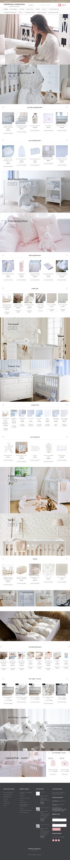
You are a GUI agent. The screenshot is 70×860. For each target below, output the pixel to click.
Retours (21, 800)
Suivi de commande (24, 812)
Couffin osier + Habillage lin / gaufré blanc (44, 800)
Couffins (43, 792)
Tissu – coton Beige (51, 304)
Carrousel (6, 798)
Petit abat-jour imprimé (48, 158)
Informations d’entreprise (25, 810)
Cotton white (7, 803)
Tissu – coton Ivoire (62, 304)
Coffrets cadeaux (45, 807)
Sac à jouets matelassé (35, 125)
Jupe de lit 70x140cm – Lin (62, 125)
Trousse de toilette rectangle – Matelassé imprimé (8, 127)
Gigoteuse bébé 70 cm (53, 769)
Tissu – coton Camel (61, 577)
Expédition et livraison (25, 798)
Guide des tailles (23, 802)
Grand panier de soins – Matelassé (14, 420)
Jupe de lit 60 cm (61, 455)
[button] (8, 133)
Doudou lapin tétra (8, 455)
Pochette (35, 455)
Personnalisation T (44, 815)
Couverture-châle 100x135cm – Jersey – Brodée (8, 160)
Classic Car (6, 801)
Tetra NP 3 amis (48, 125)
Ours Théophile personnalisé (43, 817)
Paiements (22, 795)
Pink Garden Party (8, 796)
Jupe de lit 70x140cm (35, 697)
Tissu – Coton (48, 577)
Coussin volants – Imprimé (21, 697)
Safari (5, 805)
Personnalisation (45, 813)
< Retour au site (7, 1)
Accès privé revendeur (58, 837)
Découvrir (12, 77)
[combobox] (33, 5)
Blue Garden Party (8, 794)
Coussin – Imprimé (62, 697)
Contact (22, 808)
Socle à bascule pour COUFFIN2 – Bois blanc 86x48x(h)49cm (7, 306)
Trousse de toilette (64, 769)
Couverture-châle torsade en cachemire (3, 662)
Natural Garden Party (8, 792)
